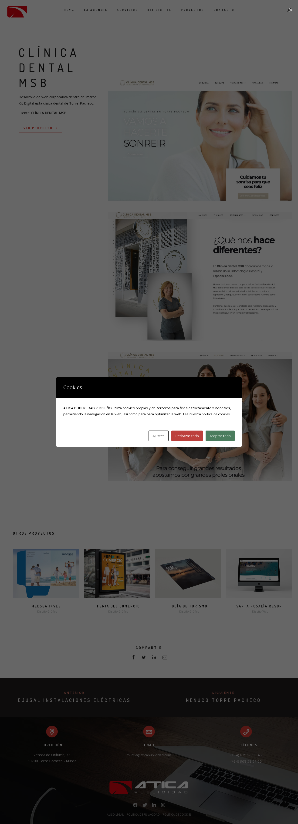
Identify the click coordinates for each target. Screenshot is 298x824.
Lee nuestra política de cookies (206, 414)
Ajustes (158, 435)
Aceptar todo (220, 435)
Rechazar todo (187, 435)
